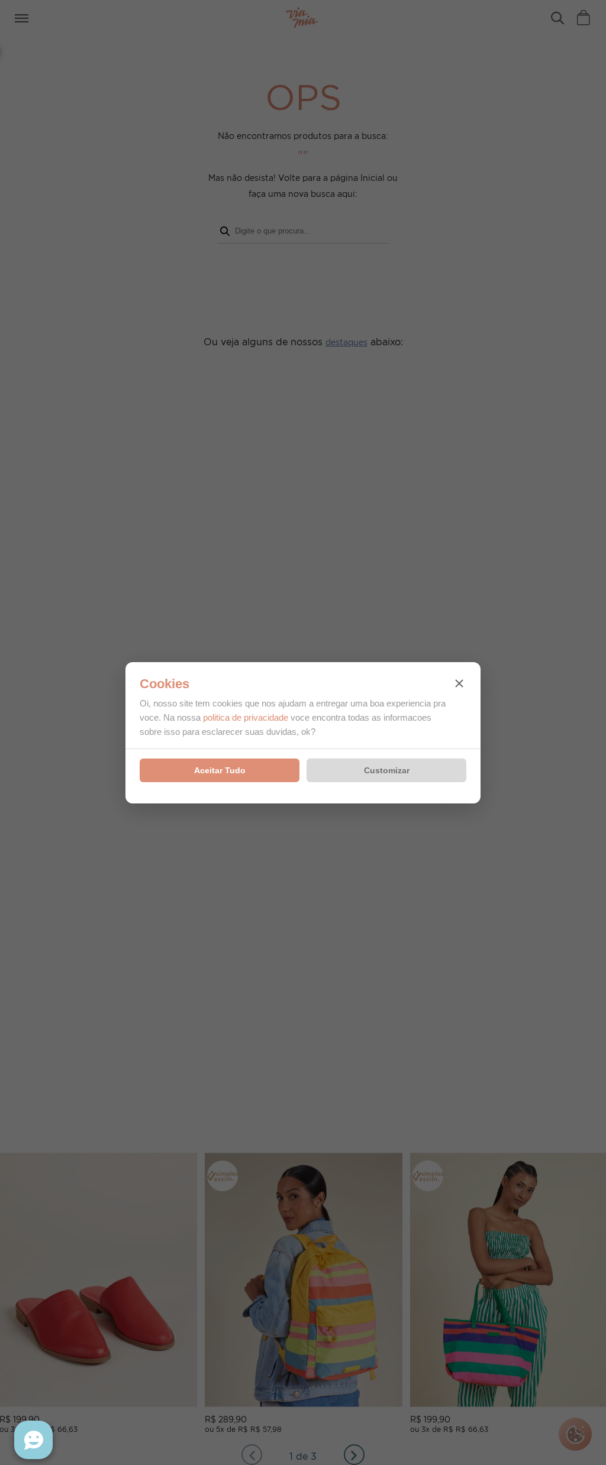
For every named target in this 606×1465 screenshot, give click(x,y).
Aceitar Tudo (220, 770)
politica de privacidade (245, 717)
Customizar (387, 770)
